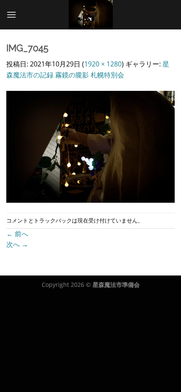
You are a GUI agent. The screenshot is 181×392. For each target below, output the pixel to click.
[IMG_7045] (90, 146)
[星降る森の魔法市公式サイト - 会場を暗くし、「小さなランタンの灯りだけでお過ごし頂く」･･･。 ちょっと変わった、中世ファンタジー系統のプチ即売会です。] (91, 14)
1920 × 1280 (103, 64)
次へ (17, 244)
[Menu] (11, 14)
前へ (17, 233)
